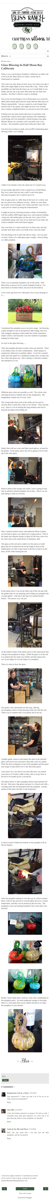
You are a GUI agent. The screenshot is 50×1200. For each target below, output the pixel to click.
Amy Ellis (10, 1110)
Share (5, 1080)
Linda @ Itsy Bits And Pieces (17, 1129)
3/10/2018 (18, 1110)
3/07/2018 (32, 1093)
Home (25, 1189)
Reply (9, 1102)
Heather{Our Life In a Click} (18, 1093)
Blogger (29, 1198)
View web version (25, 1193)
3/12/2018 (32, 1129)
